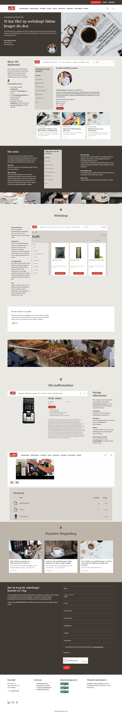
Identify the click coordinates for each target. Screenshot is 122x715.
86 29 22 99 (97, 2)
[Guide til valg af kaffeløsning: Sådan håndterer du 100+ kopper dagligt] (60, 550)
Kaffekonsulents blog (43, 689)
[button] (24, 8)
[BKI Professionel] (11, 8)
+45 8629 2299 (14, 691)
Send (66, 667)
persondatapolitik (98, 647)
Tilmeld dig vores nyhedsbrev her (96, 683)
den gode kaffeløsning (16, 105)
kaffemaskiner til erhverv (100, 404)
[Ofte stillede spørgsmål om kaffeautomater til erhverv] (25, 550)
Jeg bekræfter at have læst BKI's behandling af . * (84, 647)
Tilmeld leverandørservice (44, 687)
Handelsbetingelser (42, 683)
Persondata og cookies (43, 685)
